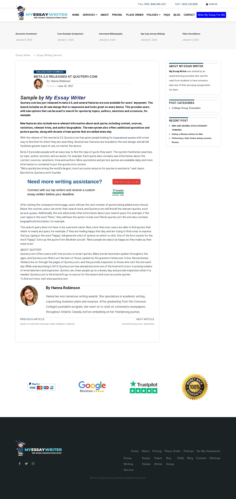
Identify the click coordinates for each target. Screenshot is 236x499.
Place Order (134, 14)
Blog (176, 14)
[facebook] (19, 463)
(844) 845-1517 (158, 4)
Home (75, 14)
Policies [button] (153, 14)
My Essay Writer (65, 98)
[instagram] (33, 463)
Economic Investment (26, 34)
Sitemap (214, 458)
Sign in (5, 491)
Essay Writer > (25, 55)
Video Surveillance (191, 34)
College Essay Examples (50, 72)
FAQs (167, 14)
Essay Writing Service (49, 55)
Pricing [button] (117, 14)
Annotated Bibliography (110, 34)
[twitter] (26, 463)
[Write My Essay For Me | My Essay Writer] (41, 15)
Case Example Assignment (70, 34)
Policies (189, 451)
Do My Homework (208, 451)
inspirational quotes (124, 137)
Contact (189, 14)
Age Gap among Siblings (153, 34)
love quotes (30, 213)
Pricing (157, 451)
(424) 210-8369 (190, 4)
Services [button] (89, 14)
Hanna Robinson (60, 81)
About (104, 14)
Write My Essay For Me (211, 14)
